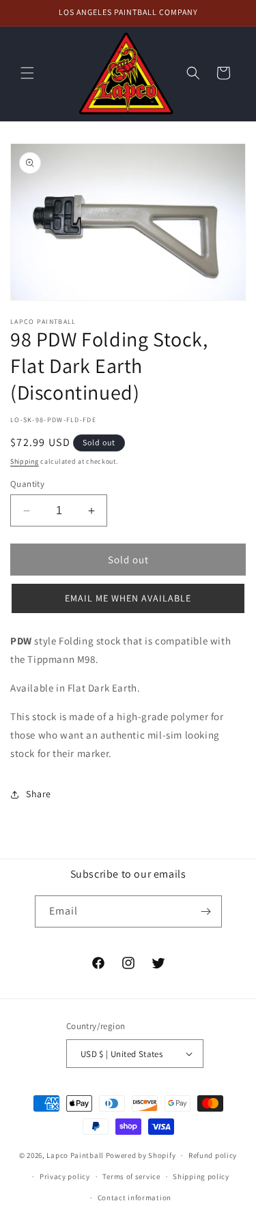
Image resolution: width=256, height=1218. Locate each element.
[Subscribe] (206, 911)
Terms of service (131, 1176)
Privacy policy (65, 1176)
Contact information (134, 1197)
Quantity (27, 484)
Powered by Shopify (141, 1155)
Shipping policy (201, 1176)
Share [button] (38, 794)
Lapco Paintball (75, 1155)
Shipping (24, 461)
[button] (27, 73)
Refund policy (212, 1155)
